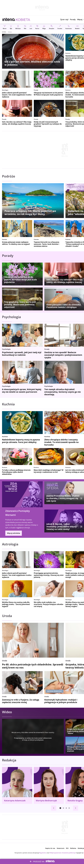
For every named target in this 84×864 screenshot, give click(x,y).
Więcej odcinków (13, 533)
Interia (4, 32)
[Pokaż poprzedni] (53, 808)
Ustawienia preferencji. (68, 853)
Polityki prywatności (55, 853)
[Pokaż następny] (75, 808)
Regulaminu (42, 853)
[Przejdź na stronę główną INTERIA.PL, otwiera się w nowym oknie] (8, 19)
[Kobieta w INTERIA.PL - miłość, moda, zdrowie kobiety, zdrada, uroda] (23, 19)
